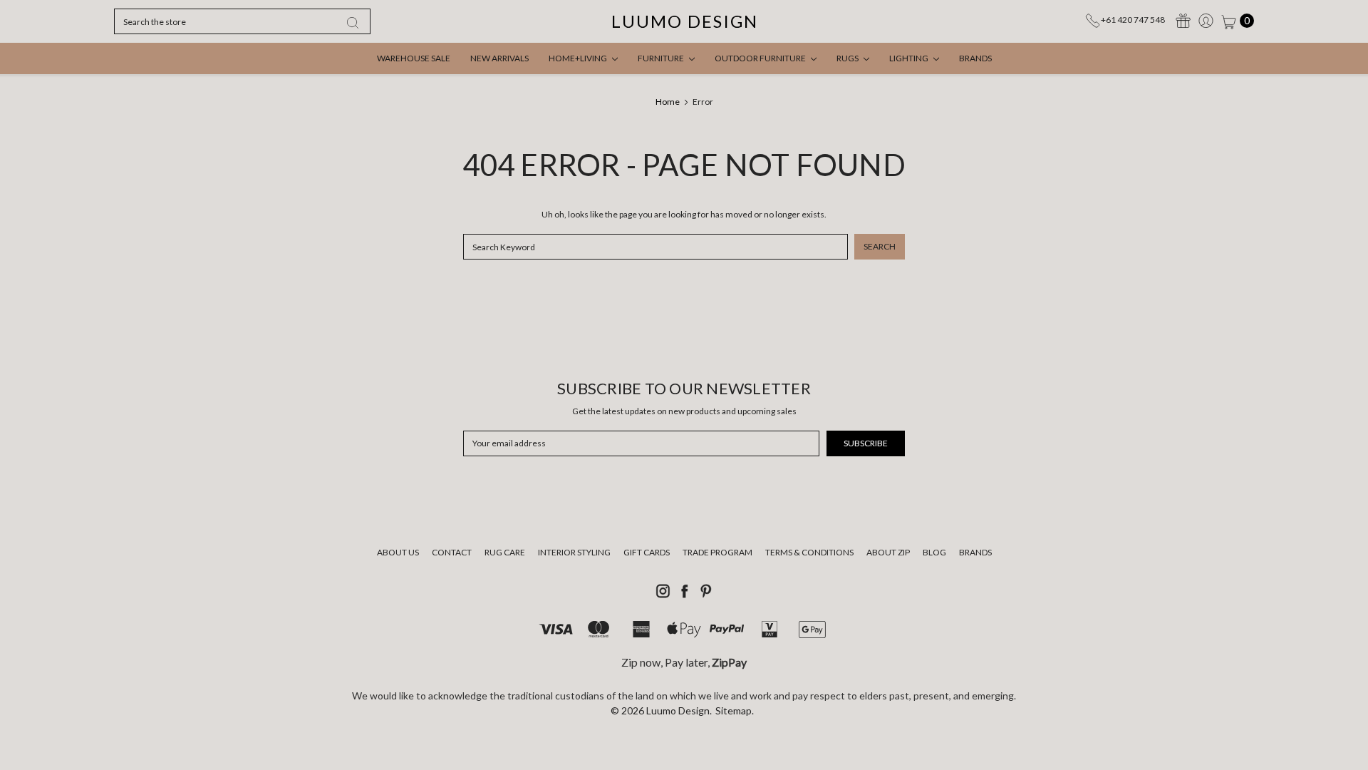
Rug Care (504, 552)
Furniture (661, 58)
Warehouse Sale (413, 58)
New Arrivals (499, 58)
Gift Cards (646, 552)
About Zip (888, 552)
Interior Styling (574, 552)
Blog (934, 552)
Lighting (909, 58)
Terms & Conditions (809, 552)
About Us (398, 552)
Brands (975, 58)
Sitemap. (734, 710)
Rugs (848, 58)
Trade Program (717, 552)
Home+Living (578, 58)
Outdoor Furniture (761, 58)
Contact (452, 552)
